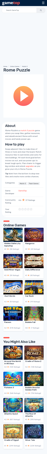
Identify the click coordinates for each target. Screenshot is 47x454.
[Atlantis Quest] (13, 405)
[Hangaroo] (34, 235)
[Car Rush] (34, 287)
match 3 (24, 130)
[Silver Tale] (34, 431)
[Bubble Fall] (34, 313)
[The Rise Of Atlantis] (34, 405)
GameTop (22, 191)
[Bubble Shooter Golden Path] (34, 379)
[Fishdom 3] (13, 379)
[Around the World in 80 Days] (13, 353)
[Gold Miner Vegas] (13, 261)
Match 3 (25, 66)
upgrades (30, 166)
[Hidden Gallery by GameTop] (13, 235)
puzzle (31, 130)
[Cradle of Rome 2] (34, 353)
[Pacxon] (13, 313)
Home (5, 66)
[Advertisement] (23, 39)
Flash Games (34, 184)
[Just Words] (13, 287)
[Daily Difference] (34, 261)
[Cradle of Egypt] (13, 431)
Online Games (14, 66)
